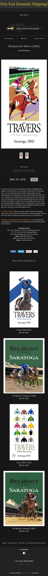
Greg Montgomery (24, 50)
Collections (12, 543)
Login (21, 15)
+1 (36, 251)
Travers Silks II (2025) (24, 463)
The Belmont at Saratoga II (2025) (24, 528)
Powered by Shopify (15, 573)
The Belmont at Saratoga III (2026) (24, 396)
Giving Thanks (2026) (24, 330)
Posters (22, 543)
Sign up (26, 15)
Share (13, 251)
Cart (24, 38)
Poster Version (24, 166)
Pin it (29, 251)
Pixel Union (35, 573)
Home (4, 543)
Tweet (21, 251)
